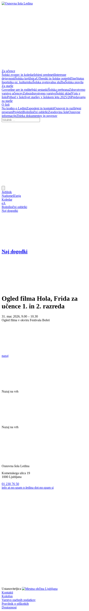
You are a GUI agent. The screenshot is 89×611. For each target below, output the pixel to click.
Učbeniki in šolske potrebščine (56, 78)
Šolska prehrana (58, 89)
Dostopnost (9, 607)
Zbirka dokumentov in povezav (36, 116)
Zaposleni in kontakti (40, 108)
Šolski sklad (64, 93)
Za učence (8, 71)
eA (4, 203)
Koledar (7, 199)
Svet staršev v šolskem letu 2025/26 (47, 97)
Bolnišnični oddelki (35, 112)
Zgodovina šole (58, 112)
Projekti (18, 112)
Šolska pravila (74, 82)
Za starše (7, 86)
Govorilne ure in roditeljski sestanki (25, 89)
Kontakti (7, 592)
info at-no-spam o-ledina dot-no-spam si (28, 487)
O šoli (6, 104)
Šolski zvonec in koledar (18, 74)
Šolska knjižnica (25, 78)
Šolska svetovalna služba (48, 82)
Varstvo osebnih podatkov (19, 600)
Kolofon (7, 596)
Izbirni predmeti (44, 74)
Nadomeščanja (11, 196)
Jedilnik (7, 192)
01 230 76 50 (10, 484)
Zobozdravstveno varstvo (39, 93)
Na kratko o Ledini (14, 108)
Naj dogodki (10, 210)
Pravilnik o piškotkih (15, 603)
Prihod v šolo (15, 97)
